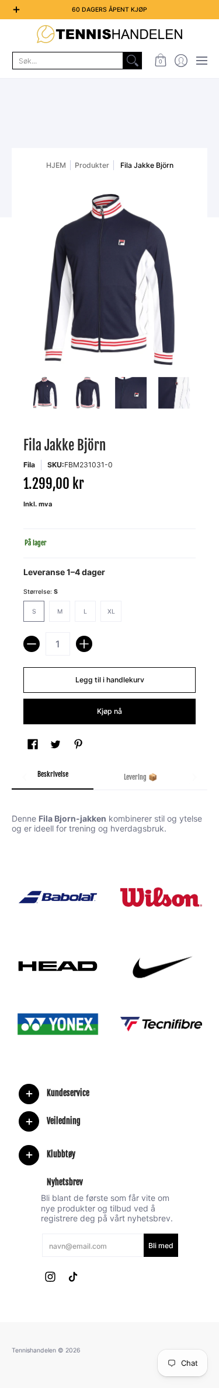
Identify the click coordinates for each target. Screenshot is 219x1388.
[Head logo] (58, 966)
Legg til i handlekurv (109, 679)
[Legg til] (84, 644)
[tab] (52, 778)
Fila (29, 464)
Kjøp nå (109, 711)
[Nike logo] (162, 966)
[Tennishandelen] (109, 34)
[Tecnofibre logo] (162, 1024)
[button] (160, 60)
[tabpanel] (109, 812)
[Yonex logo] (58, 1024)
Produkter (92, 165)
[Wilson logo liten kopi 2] (162, 897)
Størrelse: (40, 592)
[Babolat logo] (58, 897)
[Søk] (132, 60)
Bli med (160, 1245)
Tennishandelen (34, 1350)
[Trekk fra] (31, 644)
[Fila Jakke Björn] (45, 392)
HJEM (56, 165)
